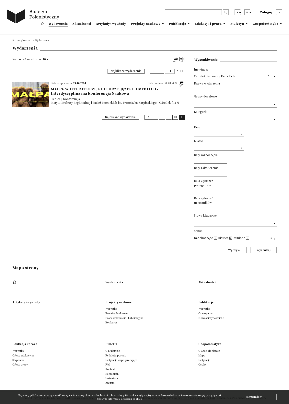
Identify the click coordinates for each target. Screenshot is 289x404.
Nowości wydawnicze (211, 318)
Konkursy (111, 322)
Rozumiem (254, 397)
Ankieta (109, 383)
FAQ (107, 364)
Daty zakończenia (206, 168)
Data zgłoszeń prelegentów (203, 183)
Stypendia (18, 360)
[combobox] (46, 59)
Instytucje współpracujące (121, 360)
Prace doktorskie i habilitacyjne (124, 318)
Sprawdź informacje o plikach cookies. (119, 398)
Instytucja (201, 70)
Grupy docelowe (205, 96)
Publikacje (177, 24)
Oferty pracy (20, 364)
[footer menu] (15, 282)
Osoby (202, 364)
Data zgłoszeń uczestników (203, 200)
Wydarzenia (58, 24)
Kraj (197, 127)
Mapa (201, 355)
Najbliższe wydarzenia (126, 71)
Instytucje (204, 360)
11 (181, 71)
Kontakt (110, 369)
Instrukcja (111, 378)
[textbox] (195, 103)
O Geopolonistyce (209, 351)
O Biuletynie (112, 351)
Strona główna (21, 40)
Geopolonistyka (265, 24)
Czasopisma (205, 313)
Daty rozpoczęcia (206, 155)
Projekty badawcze (116, 313)
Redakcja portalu (115, 355)
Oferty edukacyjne (23, 355)
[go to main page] (34, 17)
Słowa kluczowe (205, 216)
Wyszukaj (263, 250)
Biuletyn (237, 24)
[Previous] (157, 71)
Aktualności (81, 24)
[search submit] (226, 12)
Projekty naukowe (145, 24)
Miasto (198, 141)
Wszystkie (111, 309)
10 (175, 117)
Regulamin (112, 374)
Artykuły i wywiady (111, 24)
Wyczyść (234, 250)
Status (198, 231)
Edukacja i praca (208, 24)
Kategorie (200, 112)
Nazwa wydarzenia (207, 83)
